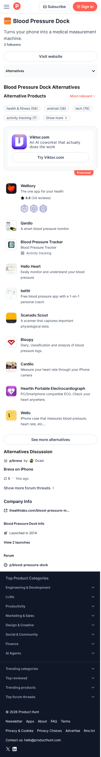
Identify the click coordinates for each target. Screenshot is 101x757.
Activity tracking (38, 253)
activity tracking (22, 118)
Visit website (50, 56)
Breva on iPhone (18, 469)
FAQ (54, 721)
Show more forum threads (27, 488)
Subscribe (57, 6)
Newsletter (14, 721)
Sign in (87, 6)
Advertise (73, 731)
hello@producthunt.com (42, 740)
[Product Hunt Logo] (17, 6)
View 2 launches (17, 542)
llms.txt (89, 731)
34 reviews (41, 198)
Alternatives (15, 71)
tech (82, 108)
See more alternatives (50, 439)
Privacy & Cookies (19, 731)
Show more (54, 118)
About (42, 721)
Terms (65, 721)
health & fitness (22, 108)
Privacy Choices (49, 731)
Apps (30, 721)
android (56, 108)
